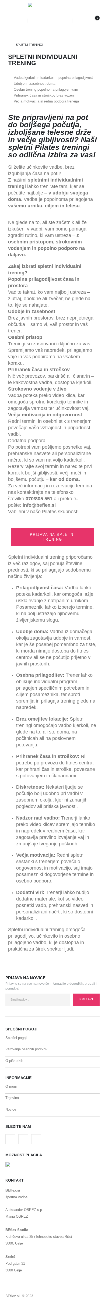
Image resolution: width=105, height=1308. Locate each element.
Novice (10, 1109)
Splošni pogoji (16, 1038)
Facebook (10, 1139)
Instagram (36, 1139)
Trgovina (12, 1098)
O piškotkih (14, 1061)
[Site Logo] (48, 20)
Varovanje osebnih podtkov (26, 1049)
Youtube (23, 1139)
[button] (9, 20)
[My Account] (78, 20)
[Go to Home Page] (6, 45)
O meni (11, 1086)
